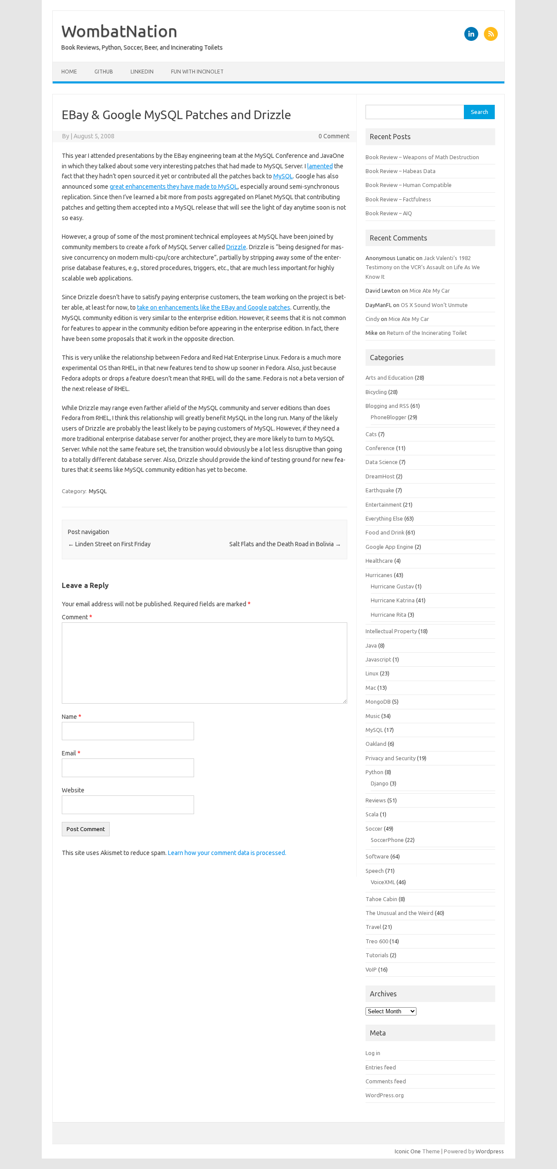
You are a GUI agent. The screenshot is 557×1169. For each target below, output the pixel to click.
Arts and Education (389, 377)
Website (73, 790)
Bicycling (376, 392)
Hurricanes (379, 575)
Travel (373, 927)
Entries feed (381, 1067)
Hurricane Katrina (393, 600)
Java (371, 645)
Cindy (372, 319)
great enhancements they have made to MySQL (174, 186)
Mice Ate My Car (429, 290)
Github (103, 71)
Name (71, 716)
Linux (372, 673)
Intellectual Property (391, 631)
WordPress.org (385, 1095)
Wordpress (490, 1151)
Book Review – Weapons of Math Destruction (422, 157)
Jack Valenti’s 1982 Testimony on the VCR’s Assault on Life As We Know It (423, 267)
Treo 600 (377, 941)
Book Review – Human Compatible (409, 185)
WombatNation (119, 31)
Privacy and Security (391, 758)
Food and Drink (385, 532)
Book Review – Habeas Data (401, 171)
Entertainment (384, 504)
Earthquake (380, 490)
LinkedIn (142, 71)
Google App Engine (389, 547)
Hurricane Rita (388, 614)
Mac (371, 688)
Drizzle (236, 247)
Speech (375, 871)
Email (71, 753)
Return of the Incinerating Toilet (427, 333)
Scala (372, 814)
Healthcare (379, 561)
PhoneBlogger (388, 417)
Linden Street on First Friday (109, 544)
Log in (373, 1053)
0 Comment (334, 136)
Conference (380, 448)
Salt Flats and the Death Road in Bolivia (285, 544)
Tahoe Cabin (381, 899)
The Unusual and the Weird (399, 913)
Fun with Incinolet (197, 71)
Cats (371, 434)
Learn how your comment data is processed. (227, 852)
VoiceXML (383, 882)
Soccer (374, 828)
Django (380, 783)
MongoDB (378, 701)
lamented (320, 166)
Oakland (376, 744)
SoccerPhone (387, 840)
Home (69, 71)
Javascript (378, 659)
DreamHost (380, 476)
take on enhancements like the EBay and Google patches (213, 307)
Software (377, 856)
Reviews (376, 800)
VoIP (371, 969)
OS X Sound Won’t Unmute (434, 305)
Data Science (382, 462)
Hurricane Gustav (392, 586)
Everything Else (384, 518)
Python (374, 772)
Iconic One (408, 1151)
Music (373, 716)
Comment (77, 617)
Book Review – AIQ (389, 213)
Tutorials (377, 955)
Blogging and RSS (387, 406)
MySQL (283, 176)
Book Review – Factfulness (398, 199)
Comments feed (386, 1081)
